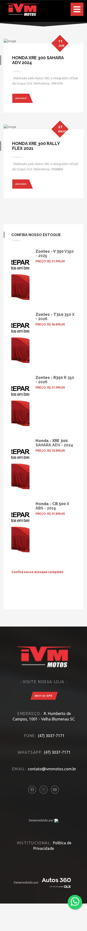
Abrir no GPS (43, 695)
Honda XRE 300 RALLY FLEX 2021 (36, 146)
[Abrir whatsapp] (75, 901)
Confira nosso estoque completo (37, 572)
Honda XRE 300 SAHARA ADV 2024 (38, 60)
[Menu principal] (77, 9)
